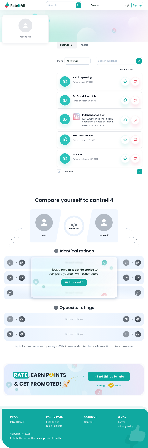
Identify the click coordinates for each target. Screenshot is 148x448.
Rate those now (124, 346)
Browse (95, 5)
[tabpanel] (99, 113)
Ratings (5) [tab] (67, 45)
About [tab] (84, 45)
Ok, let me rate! (74, 282)
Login (127, 5)
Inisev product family (48, 438)
